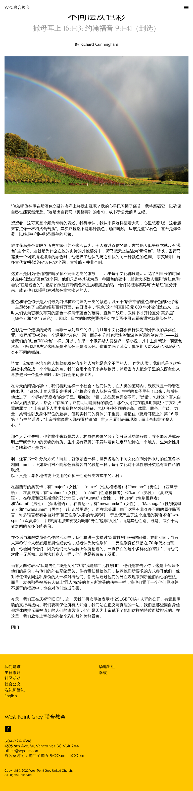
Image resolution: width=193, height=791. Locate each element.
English (11, 695)
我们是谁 (13, 666)
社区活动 (13, 678)
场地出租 (107, 666)
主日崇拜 (13, 672)
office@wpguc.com (22, 750)
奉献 (103, 672)
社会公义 (13, 683)
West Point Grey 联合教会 (35, 717)
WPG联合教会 (17, 7)
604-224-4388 (18, 741)
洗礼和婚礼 (15, 690)
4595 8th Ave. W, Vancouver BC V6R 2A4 (42, 746)
